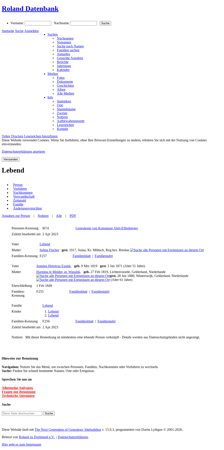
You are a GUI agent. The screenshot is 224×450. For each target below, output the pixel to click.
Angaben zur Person (16, 216)
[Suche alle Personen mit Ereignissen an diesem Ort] (167, 250)
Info (50, 97)
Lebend (45, 244)
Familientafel (104, 256)
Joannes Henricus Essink (53, 266)
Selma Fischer (49, 250)
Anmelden (31, 31)
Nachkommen (23, 192)
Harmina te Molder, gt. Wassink (58, 272)
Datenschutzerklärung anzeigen (23, 151)
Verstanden (11, 159)
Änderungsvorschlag (27, 208)
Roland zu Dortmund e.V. (36, 437)
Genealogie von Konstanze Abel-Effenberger (106, 228)
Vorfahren (20, 188)
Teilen (6, 136)
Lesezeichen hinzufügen (41, 136)
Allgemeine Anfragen (17, 388)
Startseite (8, 31)
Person (18, 185)
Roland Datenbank (30, 8)
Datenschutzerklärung (73, 437)
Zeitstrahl (19, 200)
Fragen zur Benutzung (18, 392)
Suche (19, 31)
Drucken (17, 136)
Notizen (43, 216)
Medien (52, 74)
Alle (59, 216)
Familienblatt (82, 256)
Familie (18, 204)
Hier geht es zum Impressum (21, 444)
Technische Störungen (18, 396)
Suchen (52, 34)
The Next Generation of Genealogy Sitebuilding (68, 429)
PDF (73, 216)
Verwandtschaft (24, 196)
